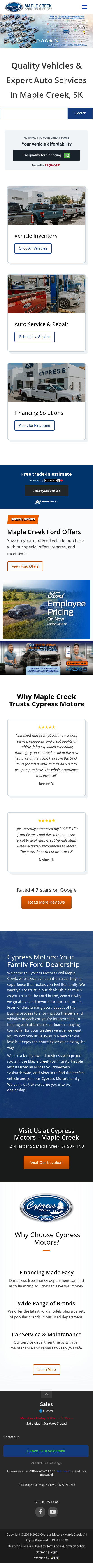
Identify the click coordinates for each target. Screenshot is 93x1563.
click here (62, 1471)
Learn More (46, 1369)
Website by (42, 1558)
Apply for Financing (34, 425)
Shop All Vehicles (33, 248)
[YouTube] (53, 1512)
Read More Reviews (46, 902)
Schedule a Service (34, 337)
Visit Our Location (46, 1162)
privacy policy (75, 1546)
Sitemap (41, 1552)
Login (53, 1552)
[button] (46, 155)
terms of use (55, 1546)
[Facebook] (40, 1512)
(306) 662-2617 (67, 7)
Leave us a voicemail (46, 1451)
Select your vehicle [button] (46, 491)
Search (80, 113)
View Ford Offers (25, 566)
